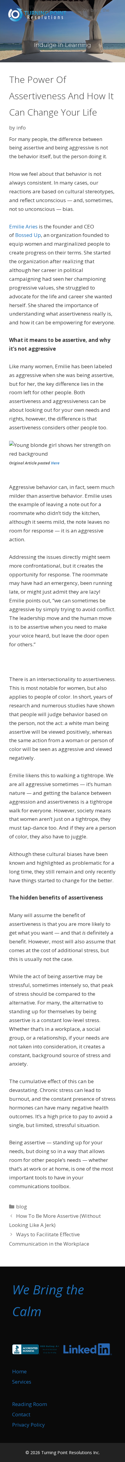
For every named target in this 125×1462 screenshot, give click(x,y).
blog (21, 1206)
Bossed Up (28, 234)
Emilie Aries (23, 226)
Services (21, 1381)
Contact (21, 1414)
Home (19, 1371)
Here (55, 463)
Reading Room (29, 1404)
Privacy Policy (28, 1424)
